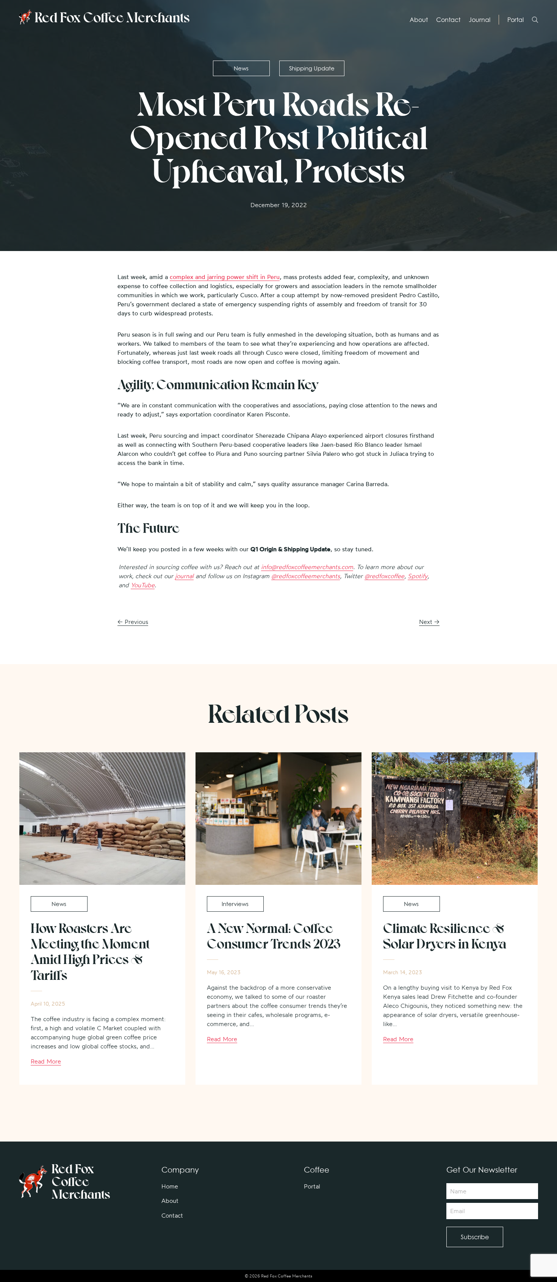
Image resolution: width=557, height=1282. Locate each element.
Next (429, 621)
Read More (46, 1061)
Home (169, 1186)
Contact (448, 19)
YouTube (143, 585)
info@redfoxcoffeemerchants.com (307, 567)
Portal (515, 19)
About (419, 19)
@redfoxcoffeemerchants (305, 576)
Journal (479, 19)
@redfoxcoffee (384, 576)
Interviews (235, 904)
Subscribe (475, 1237)
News (241, 68)
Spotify (417, 576)
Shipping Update (312, 68)
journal (184, 576)
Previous (132, 621)
